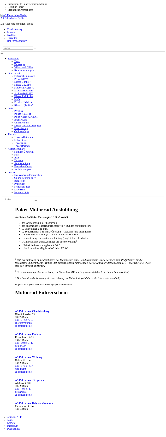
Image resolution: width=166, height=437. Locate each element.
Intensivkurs (20, 119)
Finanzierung (21, 128)
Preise (11, 108)
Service (11, 172)
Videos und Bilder (23, 67)
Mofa (17, 99)
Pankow (11, 32)
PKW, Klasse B (22, 78)
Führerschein (14, 73)
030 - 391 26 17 (23, 388)
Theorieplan (20, 143)
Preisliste (18, 111)
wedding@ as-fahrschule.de (23, 370)
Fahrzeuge (19, 64)
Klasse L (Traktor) (23, 105)
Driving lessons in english (27, 125)
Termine (18, 160)
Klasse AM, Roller (23, 96)
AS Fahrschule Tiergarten (29, 380)
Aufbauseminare (16, 148)
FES (16, 154)
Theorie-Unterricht (23, 137)
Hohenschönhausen (17, 40)
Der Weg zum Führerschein (28, 175)
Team (17, 61)
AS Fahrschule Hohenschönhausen (34, 403)
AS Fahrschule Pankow (28, 334)
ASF (16, 157)
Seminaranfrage (22, 163)
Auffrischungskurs (23, 169)
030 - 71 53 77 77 (24, 320)
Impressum (12, 425)
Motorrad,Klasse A (24, 87)
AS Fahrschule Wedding (28, 357)
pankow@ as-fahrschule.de (23, 347)
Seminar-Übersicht (23, 151)
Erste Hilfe (19, 189)
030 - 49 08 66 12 (24, 343)
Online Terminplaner (25, 178)
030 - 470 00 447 (24, 366)
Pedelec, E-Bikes (23, 102)
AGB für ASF (14, 417)
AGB (10, 420)
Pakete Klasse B (22, 113)
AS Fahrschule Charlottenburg (32, 311)
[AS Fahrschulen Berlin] (13, 15)
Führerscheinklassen (24, 76)
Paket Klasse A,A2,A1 (26, 116)
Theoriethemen (22, 145)
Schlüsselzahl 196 (23, 90)
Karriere (11, 422)
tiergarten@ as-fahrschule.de (23, 393)
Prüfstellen (19, 183)
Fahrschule (13, 58)
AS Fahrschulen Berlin (12, 18)
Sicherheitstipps (22, 186)
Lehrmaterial (20, 140)
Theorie (12, 134)
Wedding (11, 35)
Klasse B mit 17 (22, 81)
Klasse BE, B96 (22, 84)
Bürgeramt (19, 180)
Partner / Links (21, 192)
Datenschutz (13, 428)
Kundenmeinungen (24, 70)
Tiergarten (12, 38)
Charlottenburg (14, 29)
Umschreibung (21, 122)
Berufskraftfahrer (23, 166)
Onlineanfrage (21, 131)
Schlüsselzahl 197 (23, 93)
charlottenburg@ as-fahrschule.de (23, 324)
